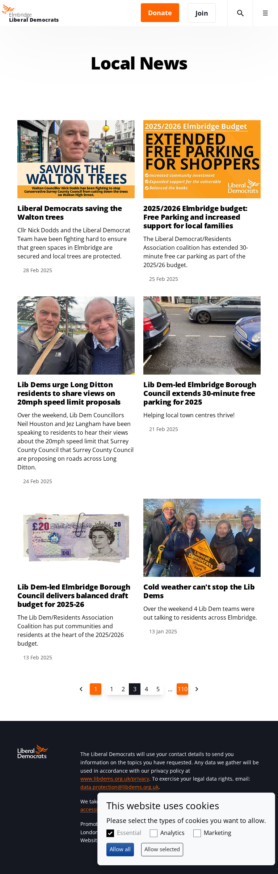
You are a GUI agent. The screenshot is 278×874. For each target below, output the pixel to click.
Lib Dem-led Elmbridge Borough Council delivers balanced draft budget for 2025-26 (73, 596)
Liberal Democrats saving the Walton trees (69, 212)
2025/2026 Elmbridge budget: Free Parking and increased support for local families (195, 217)
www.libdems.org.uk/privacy (114, 778)
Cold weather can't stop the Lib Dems (199, 591)
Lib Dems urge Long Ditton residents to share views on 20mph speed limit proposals (69, 393)
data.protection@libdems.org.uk (119, 787)
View (76, 197)
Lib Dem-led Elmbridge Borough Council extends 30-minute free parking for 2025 (199, 393)
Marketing (217, 833)
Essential (129, 833)
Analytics (172, 833)
